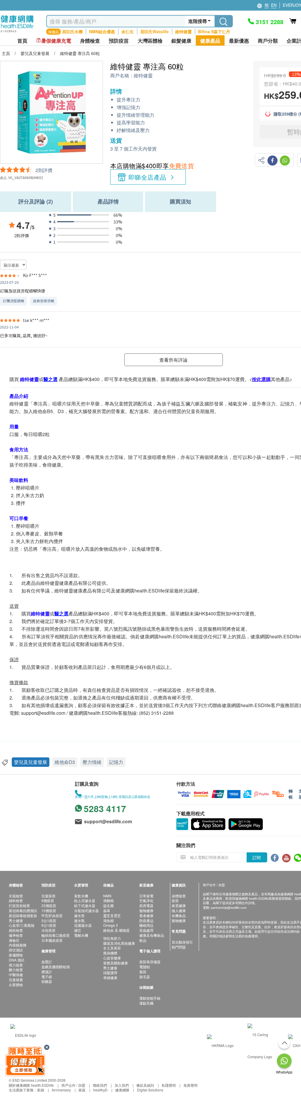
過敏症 (14, 940)
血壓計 (46, 961)
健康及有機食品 (151, 935)
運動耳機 (146, 1003)
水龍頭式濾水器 (86, 910)
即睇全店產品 (147, 177)
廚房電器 (146, 905)
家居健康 (179, 905)
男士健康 (16, 920)
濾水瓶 (79, 920)
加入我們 (122, 1085)
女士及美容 (112, 947)
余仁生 (127, 31)
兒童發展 (16, 979)
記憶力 (116, 762)
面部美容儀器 (149, 961)
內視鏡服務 (17, 944)
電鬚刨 (144, 966)
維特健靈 (183, 31)
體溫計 (46, 971)
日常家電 (146, 895)
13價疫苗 (48, 910)
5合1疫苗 (48, 920)
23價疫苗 (48, 905)
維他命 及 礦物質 (116, 930)
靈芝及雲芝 (112, 915)
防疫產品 (146, 920)
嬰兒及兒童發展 (30, 762)
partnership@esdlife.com (229, 907)
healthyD (100, 1089)
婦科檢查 (16, 900)
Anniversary (61, 1089)
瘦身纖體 (110, 952)
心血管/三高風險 (21, 925)
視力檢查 (16, 964)
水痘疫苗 (48, 930)
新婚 (40, 1089)
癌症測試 (16, 949)
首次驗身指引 (182, 941)
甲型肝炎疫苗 (52, 915)
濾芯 (77, 930)
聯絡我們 (100, 1085)
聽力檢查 (16, 969)
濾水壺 (79, 915)
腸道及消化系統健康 (119, 943)
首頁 (22, 40)
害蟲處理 (146, 930)
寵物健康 (146, 910)
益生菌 (108, 905)
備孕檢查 (16, 935)
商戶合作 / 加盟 (73, 1085)
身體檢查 (179, 895)
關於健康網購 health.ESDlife (31, 1085)
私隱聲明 (169, 1085)
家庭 (82, 1089)
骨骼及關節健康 (115, 962)
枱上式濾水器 (84, 900)
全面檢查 (16, 895)
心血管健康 (112, 957)
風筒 (142, 971)
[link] (23, 1034)
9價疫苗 (47, 900)
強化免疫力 (112, 938)
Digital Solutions (150, 1089)
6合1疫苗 (48, 925)
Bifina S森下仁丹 (214, 31)
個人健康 (179, 910)
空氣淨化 (146, 900)
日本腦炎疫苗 (52, 940)
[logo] (17, 32)
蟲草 (106, 910)
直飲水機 (81, 895)
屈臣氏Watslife (154, 31)
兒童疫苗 (48, 895)
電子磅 (46, 976)
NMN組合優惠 (102, 31)
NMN (107, 895)
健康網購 (122, 1089)
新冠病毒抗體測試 (23, 910)
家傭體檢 (16, 954)
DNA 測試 (16, 959)
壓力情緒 (92, 762)
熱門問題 (179, 946)
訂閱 (256, 857)
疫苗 (175, 900)
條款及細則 (145, 1085)
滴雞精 (108, 900)
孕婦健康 (110, 977)
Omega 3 (110, 925)
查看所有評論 (173, 359)
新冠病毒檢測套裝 (23, 915)
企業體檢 (16, 984)
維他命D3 (65, 762)
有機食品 (179, 915)
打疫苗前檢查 (19, 905)
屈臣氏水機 (72, 31)
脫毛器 (144, 976)
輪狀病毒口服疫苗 (55, 935)
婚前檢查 (16, 930)
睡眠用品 (146, 925)
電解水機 (81, 935)
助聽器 (46, 981)
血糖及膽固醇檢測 (55, 966)
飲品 (142, 940)
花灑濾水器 (83, 925)
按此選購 (261, 379)
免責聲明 (190, 1085)
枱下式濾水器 (84, 905)
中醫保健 (16, 974)
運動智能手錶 (149, 998)
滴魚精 (108, 920)
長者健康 (146, 915)
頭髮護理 (110, 972)
